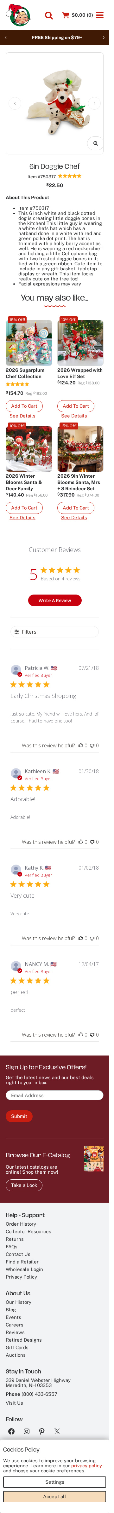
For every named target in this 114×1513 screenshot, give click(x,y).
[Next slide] (103, 37)
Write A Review (55, 596)
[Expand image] (90, 139)
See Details (22, 411)
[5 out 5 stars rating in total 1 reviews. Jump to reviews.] (17, 379)
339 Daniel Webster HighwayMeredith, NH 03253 (38, 1378)
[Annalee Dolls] (18, 15)
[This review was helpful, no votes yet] (81, 740)
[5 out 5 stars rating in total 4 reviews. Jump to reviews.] (70, 171)
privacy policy (86, 1465)
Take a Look (24, 1180)
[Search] (49, 15)
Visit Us (14, 1398)
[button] (24, 401)
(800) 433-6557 (39, 1389)
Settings (54, 1482)
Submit (19, 1111)
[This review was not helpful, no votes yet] (92, 740)
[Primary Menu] (100, 15)
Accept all (54, 1496)
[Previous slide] (5, 37)
